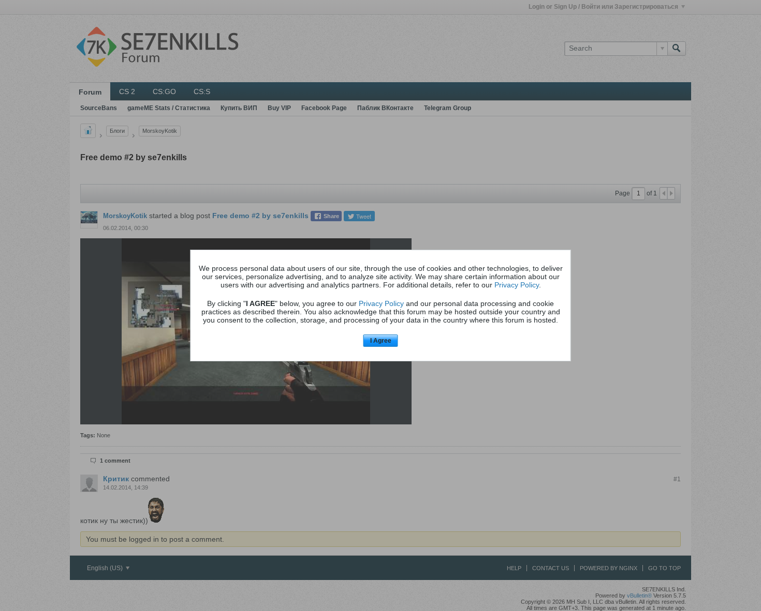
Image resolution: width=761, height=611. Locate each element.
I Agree (380, 340)
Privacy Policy (516, 285)
